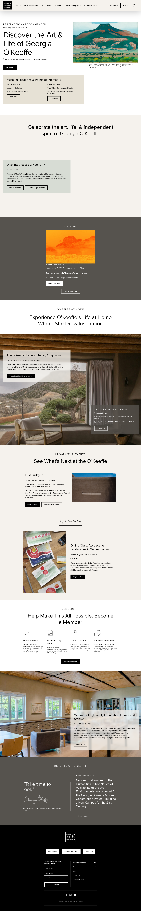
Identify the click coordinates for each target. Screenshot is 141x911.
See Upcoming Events (52, 504)
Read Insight (82, 816)
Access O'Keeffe (15, 188)
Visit (17, 5)
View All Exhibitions (70, 291)
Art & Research (30, 5)
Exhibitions (46, 5)
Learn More (13, 97)
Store (125, 5)
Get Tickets (10, 67)
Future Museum (90, 5)
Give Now (89, 851)
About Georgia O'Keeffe (36, 188)
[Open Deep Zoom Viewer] (3, 194)
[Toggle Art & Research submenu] (37, 6)
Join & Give (113, 5)
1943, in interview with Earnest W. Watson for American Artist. (42, 809)
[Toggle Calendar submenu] (62, 6)
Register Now (32, 504)
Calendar (57, 5)
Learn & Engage (73, 5)
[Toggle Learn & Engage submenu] (80, 6)
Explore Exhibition (54, 283)
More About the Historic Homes (20, 376)
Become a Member (70, 662)
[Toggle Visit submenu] (20, 6)
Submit (56, 885)
